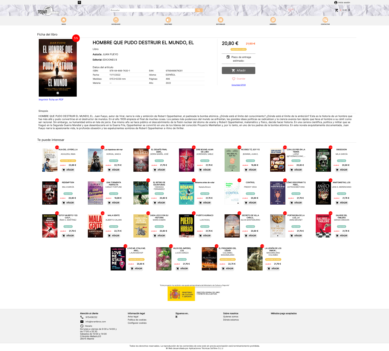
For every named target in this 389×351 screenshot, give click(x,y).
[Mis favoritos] (290, 9)
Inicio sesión (344, 2)
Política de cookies (137, 320)
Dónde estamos (231, 320)
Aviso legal (133, 316)
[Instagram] (79, 2)
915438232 (91, 317)
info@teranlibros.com (96, 321)
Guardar (240, 78)
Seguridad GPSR (239, 85)
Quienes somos (230, 316)
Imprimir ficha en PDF (51, 99)
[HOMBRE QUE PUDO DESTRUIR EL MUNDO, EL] (58, 68)
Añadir (240, 70)
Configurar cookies (137, 323)
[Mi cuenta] (336, 2)
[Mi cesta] (336, 9)
